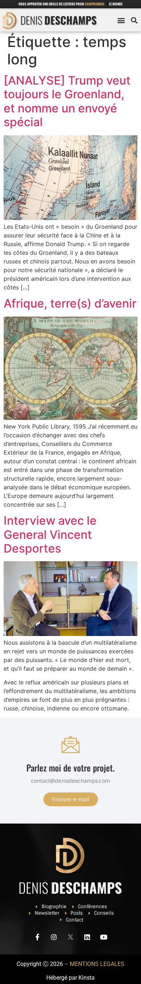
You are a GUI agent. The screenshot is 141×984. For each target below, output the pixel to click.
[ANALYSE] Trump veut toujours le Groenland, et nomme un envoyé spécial (67, 101)
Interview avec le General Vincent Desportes (50, 534)
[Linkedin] (87, 937)
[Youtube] (103, 937)
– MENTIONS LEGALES (94, 964)
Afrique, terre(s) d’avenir (70, 303)
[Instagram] (53, 937)
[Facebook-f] (37, 937)
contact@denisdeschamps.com (70, 781)
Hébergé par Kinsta (70, 977)
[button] (121, 20)
